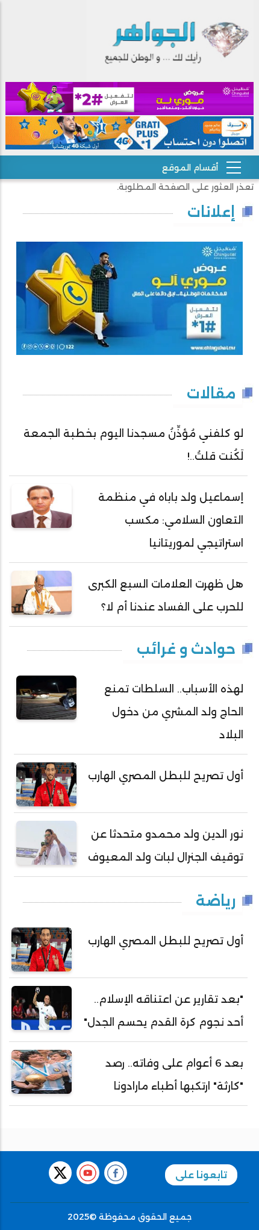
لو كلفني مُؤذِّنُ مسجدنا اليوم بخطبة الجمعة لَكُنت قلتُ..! (133, 444)
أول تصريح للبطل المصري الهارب (165, 776)
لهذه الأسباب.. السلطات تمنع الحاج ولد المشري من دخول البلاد (173, 712)
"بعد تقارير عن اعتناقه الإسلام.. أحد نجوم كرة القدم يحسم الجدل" (163, 1010)
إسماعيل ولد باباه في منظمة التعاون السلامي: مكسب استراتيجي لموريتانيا (170, 520)
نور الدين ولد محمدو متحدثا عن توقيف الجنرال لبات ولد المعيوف (165, 845)
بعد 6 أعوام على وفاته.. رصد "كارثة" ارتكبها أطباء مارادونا (174, 1074)
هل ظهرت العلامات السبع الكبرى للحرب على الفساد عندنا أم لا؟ (165, 595)
